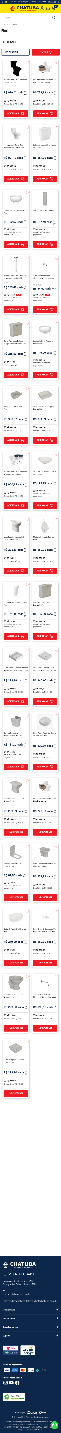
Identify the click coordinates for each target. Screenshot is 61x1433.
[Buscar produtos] (53, 17)
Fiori (15, 25)
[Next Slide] (58, 2)
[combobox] (30, 17)
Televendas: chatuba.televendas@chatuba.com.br (30, 1301)
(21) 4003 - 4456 (21, 1274)
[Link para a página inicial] (6, 24)
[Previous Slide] (2, 2)
